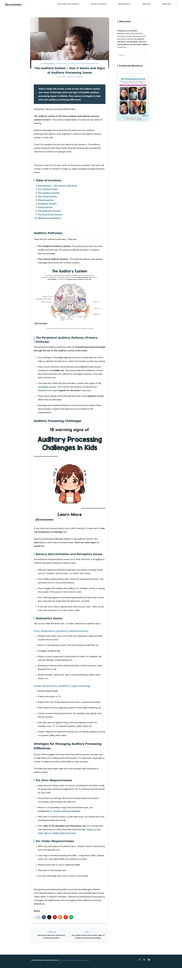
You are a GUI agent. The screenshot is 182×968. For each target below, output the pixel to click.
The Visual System (47, 196)
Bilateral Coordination (49, 218)
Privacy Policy (63, 960)
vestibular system (47, 387)
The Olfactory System (49, 210)
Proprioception (45, 200)
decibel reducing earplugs (66, 811)
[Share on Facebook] (44, 917)
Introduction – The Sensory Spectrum (57, 185)
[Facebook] (140, 960)
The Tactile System (48, 189)
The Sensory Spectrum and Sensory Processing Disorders (51, 935)
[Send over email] (71, 917)
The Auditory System (49, 193)
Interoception (45, 207)
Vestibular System (47, 203)
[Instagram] (144, 960)
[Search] (145, 55)
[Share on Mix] (60, 917)
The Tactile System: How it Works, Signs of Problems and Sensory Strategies (88, 935)
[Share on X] (49, 917)
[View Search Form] (176, 5)
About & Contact (83, 960)
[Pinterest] (149, 960)
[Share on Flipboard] (66, 917)
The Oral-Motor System (50, 214)
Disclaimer (73, 960)
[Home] (41, 63)
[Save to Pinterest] (55, 917)
